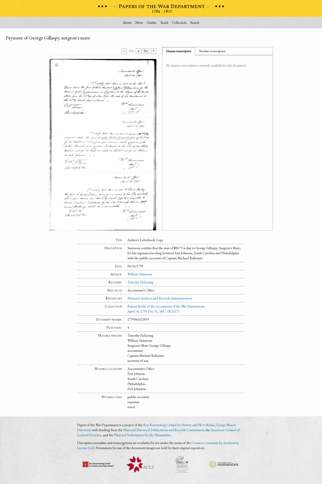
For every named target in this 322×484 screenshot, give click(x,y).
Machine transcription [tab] (212, 51)
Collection (179, 22)
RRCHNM (98, 464)
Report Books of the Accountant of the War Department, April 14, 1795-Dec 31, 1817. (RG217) (166, 308)
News (139, 22)
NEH (224, 464)
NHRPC (182, 464)
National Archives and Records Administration (159, 298)
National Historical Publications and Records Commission (163, 430)
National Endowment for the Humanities (142, 435)
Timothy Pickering (140, 282)
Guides (151, 22)
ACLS (140, 464)
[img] (103, 145)
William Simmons (139, 274)
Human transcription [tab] (178, 51)
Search (194, 22)
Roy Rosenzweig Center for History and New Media (178, 425)
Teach (164, 22)
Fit (146, 51)
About (127, 22)
